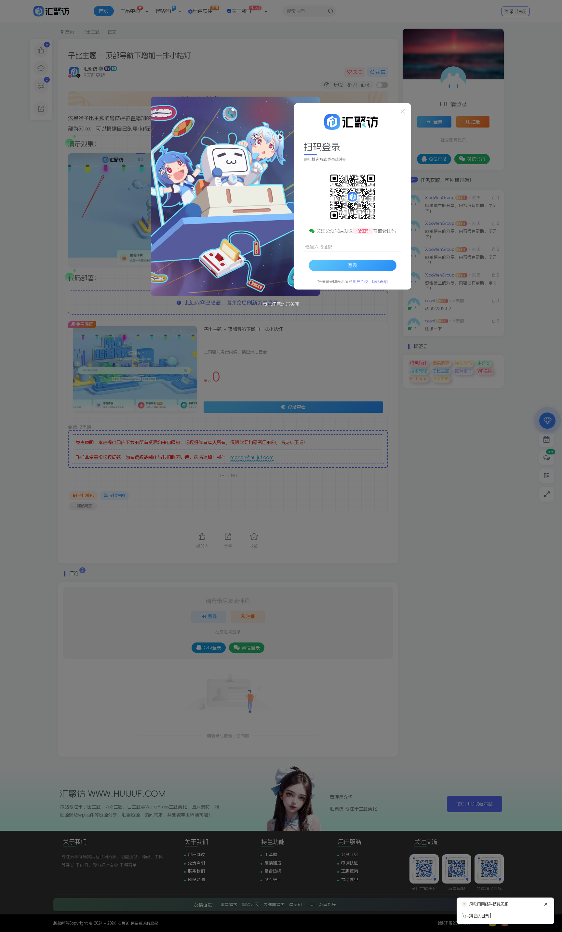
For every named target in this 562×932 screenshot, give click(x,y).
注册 (343, 159)
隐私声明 (380, 282)
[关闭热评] (546, 900)
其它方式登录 (323, 159)
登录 (352, 265)
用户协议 (360, 282)
